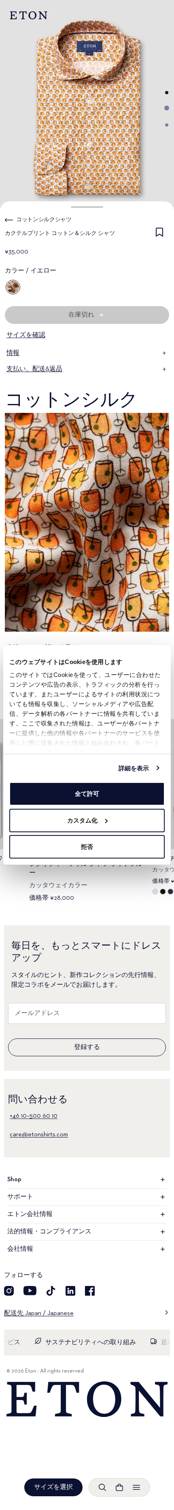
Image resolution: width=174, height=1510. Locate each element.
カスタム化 (82, 820)
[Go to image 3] (166, 125)
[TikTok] (51, 1291)
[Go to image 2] (166, 108)
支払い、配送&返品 (34, 369)
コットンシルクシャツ (44, 219)
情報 (12, 353)
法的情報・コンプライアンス (49, 1232)
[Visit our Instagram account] (9, 1291)
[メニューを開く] (136, 1487)
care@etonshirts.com (39, 1134)
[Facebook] (90, 1291)
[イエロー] (12, 287)
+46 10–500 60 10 (33, 1116)
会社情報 (20, 1249)
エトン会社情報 (30, 1214)
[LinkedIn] (70, 1291)
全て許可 (87, 793)
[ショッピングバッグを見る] (119, 1487)
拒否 (87, 846)
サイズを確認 (25, 335)
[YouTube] (29, 1290)
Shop (14, 1179)
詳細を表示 (134, 768)
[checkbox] (159, 235)
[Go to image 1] (166, 92)
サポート (20, 1197)
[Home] (87, 1399)
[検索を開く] (102, 1487)
